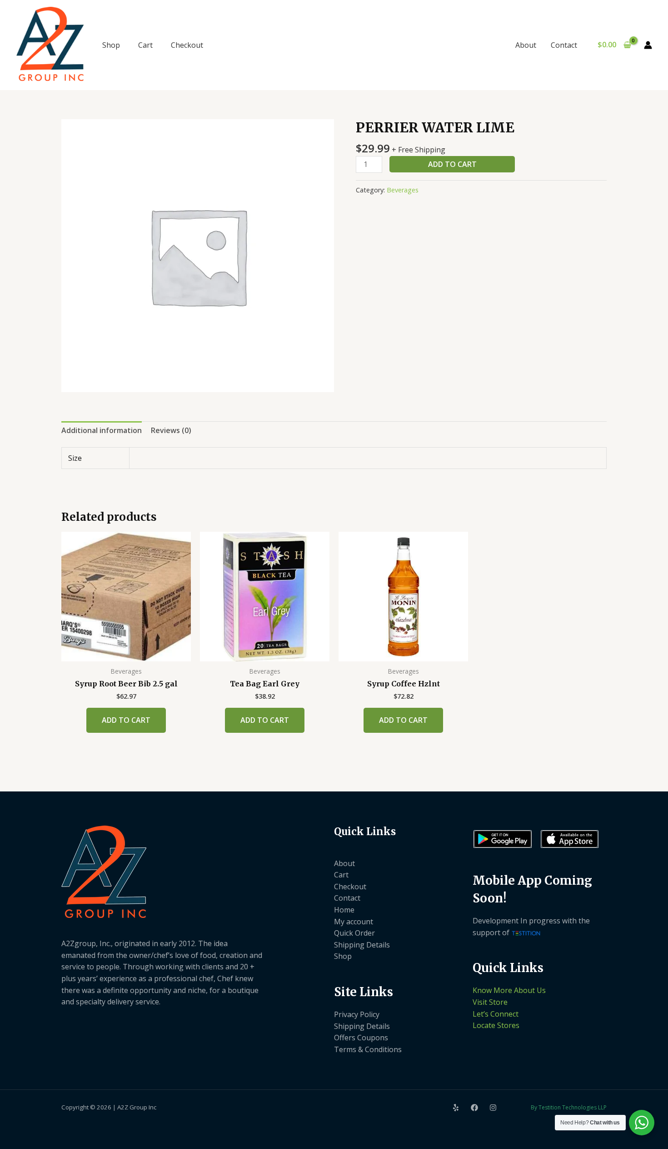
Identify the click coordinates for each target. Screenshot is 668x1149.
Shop (111, 45)
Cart (145, 45)
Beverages (403, 190)
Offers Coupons (361, 1038)
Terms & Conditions (368, 1049)
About (525, 45)
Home (344, 910)
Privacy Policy (356, 1014)
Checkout (187, 45)
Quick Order (354, 933)
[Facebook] (474, 1107)
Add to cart (452, 164)
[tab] (101, 430)
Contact (564, 45)
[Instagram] (493, 1107)
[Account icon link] (648, 45)
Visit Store (490, 1002)
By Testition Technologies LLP (569, 1107)
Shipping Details (362, 945)
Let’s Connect (495, 1014)
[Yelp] (455, 1107)
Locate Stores (496, 1025)
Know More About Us (509, 990)
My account (353, 922)
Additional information (101, 430)
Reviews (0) (171, 430)
